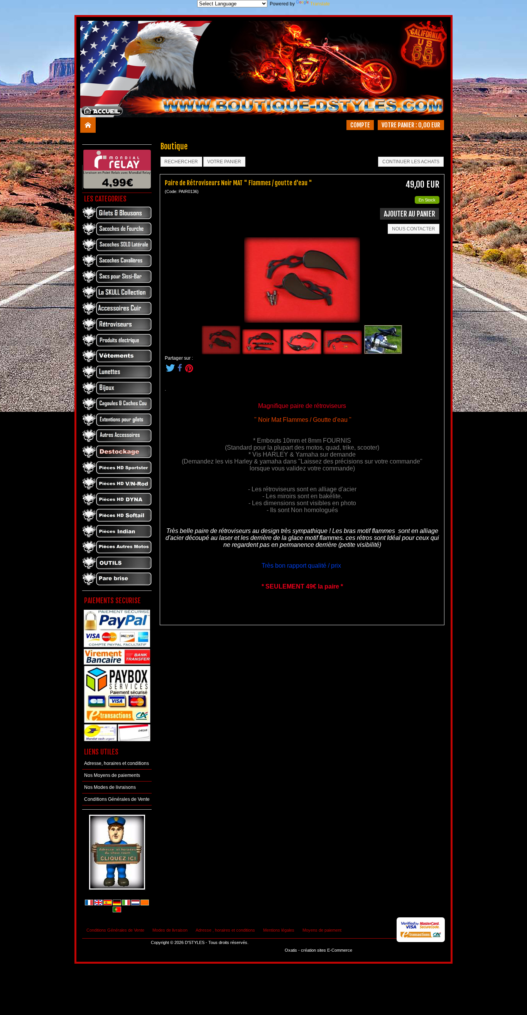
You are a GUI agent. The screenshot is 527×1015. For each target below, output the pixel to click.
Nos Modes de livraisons (110, 787)
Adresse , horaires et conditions (225, 930)
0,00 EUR (429, 125)
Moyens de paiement (321, 930)
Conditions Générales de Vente (117, 799)
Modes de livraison (169, 930)
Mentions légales (278, 930)
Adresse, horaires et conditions (116, 763)
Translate (320, 4)
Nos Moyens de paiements (112, 775)
